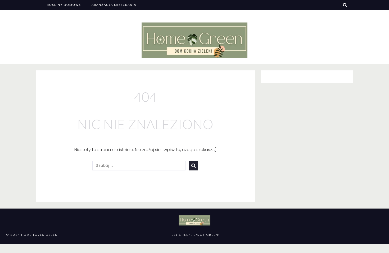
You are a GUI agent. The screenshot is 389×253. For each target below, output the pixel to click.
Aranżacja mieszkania (114, 4)
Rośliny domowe (64, 4)
